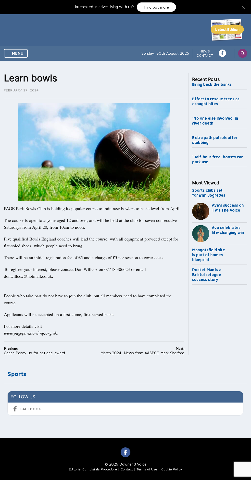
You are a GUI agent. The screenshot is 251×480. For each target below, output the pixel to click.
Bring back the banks (212, 84)
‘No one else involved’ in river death (215, 120)
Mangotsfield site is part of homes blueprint (208, 255)
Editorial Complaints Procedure (93, 469)
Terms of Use (147, 469)
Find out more (156, 7)
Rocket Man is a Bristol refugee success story (206, 274)
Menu (17, 53)
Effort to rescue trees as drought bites (215, 101)
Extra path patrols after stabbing (215, 140)
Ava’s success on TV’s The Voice (228, 207)
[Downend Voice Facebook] (222, 53)
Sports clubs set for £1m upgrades (208, 192)
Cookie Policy (171, 469)
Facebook (30, 409)
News (205, 51)
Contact (205, 55)
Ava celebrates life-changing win (228, 230)
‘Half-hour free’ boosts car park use (217, 159)
